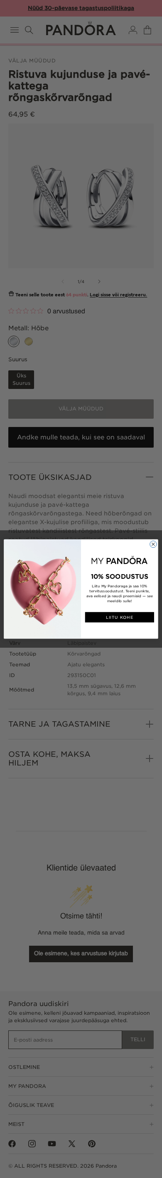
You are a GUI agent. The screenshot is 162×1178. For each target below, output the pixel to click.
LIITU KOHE (119, 617)
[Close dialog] (153, 544)
